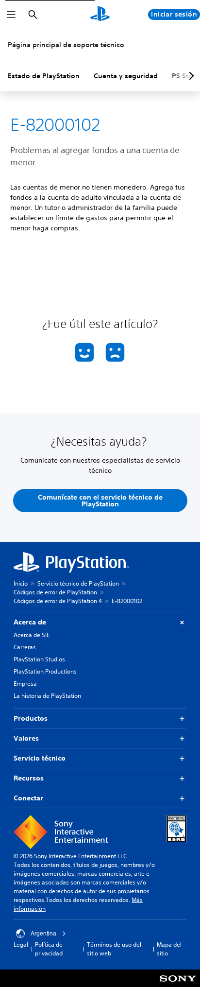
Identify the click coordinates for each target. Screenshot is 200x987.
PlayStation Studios (39, 659)
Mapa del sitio (169, 948)
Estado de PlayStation (44, 75)
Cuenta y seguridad (126, 75)
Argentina (43, 933)
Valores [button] (26, 738)
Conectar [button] (28, 798)
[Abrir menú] (11, 14)
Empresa (25, 683)
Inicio (21, 583)
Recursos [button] (29, 778)
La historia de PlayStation (47, 696)
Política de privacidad (49, 948)
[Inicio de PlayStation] (100, 14)
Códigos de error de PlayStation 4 (58, 601)
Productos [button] (31, 718)
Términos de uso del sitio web (114, 948)
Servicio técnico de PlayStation (78, 583)
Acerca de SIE (32, 635)
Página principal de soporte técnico (66, 44)
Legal (21, 944)
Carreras (25, 647)
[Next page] (190, 75)
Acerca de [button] (30, 622)
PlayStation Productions (45, 671)
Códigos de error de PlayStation (55, 592)
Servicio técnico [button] (40, 758)
